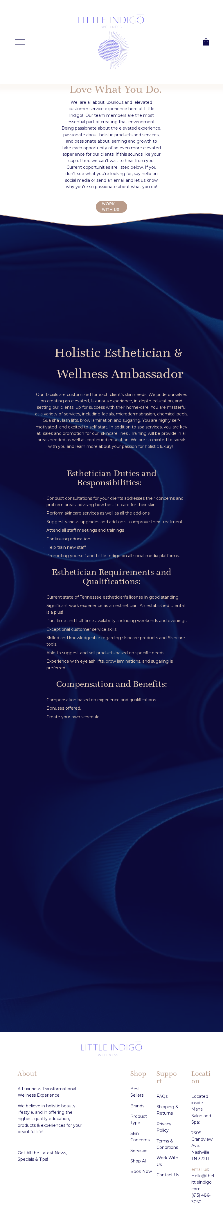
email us (199, 1169)
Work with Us (111, 206)
